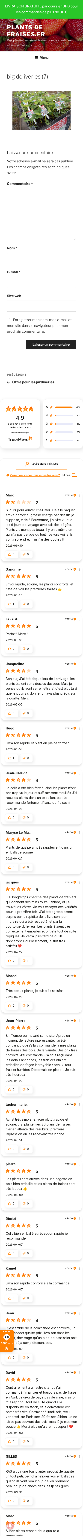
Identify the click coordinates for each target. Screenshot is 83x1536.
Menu (44, 57)
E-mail (13, 272)
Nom (12, 248)
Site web (14, 296)
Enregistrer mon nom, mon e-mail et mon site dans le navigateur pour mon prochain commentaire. (39, 326)
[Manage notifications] (10, 1525)
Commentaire (20, 184)
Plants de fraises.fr (26, 31)
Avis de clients (20, 425)
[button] (27, 464)
